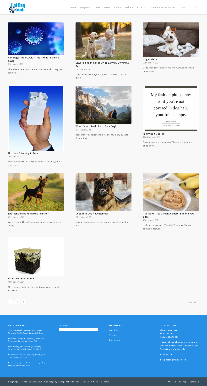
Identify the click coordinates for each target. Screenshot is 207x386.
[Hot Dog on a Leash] (16, 7)
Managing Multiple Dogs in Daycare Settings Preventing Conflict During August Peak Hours (25, 331)
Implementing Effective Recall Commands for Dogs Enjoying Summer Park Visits (27, 364)
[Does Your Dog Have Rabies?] (103, 192)
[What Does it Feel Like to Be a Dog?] (103, 105)
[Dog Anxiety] (171, 39)
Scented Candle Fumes (21, 278)
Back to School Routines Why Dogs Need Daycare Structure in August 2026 (26, 356)
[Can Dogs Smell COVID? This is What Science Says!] (36, 38)
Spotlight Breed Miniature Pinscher (28, 213)
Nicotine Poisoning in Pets (23, 153)
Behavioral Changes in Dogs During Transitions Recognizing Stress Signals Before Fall (26, 339)
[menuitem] (73, 7)
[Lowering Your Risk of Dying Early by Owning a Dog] (103, 41)
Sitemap (113, 335)
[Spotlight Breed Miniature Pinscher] (36, 192)
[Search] (196, 7)
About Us (113, 330)
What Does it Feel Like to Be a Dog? (96, 126)
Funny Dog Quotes (153, 133)
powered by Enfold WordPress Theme (92, 382)
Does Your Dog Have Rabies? (92, 213)
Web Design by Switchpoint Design (59, 382)
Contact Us (114, 340)
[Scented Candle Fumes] (36, 256)
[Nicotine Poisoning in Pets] (36, 118)
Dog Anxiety (150, 59)
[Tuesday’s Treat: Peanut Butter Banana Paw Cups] (171, 192)
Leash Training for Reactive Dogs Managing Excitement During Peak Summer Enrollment (24, 347)
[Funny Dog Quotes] (171, 108)
